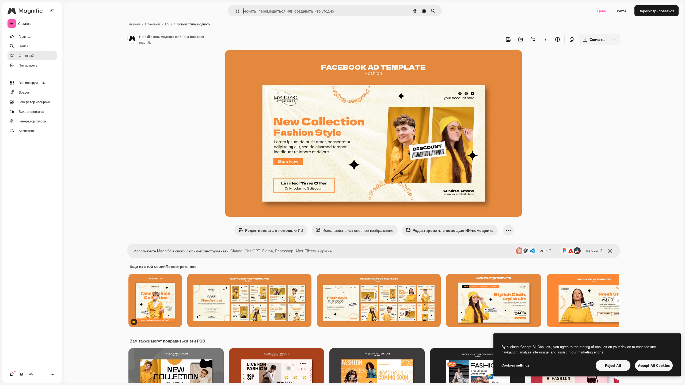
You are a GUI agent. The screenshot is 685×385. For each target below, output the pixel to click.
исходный (261, 60)
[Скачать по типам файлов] (614, 39)
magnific (145, 42)
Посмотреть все (181, 266)
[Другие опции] (545, 39)
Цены (602, 10)
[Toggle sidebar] (52, 10)
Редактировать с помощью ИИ (274, 230)
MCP (543, 251)
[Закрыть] (610, 251)
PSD (168, 24)
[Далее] (618, 300)
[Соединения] (11, 374)
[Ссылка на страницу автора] (132, 39)
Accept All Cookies (654, 365)
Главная (133, 24)
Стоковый (152, 24)
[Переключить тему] (31, 374)
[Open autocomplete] (235, 11)
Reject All (613, 365)
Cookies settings (515, 365)
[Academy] (21, 374)
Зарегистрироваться (656, 10)
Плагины (591, 251)
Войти (620, 10)
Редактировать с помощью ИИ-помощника (453, 230)
